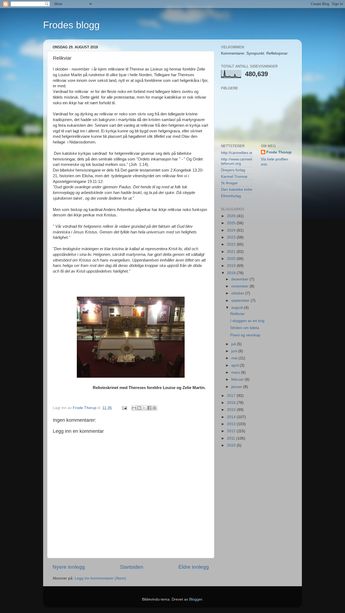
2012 (232, 431)
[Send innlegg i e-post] (124, 408)
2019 (232, 266)
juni (234, 351)
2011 (231, 438)
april (235, 365)
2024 (232, 230)
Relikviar (237, 314)
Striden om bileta (244, 328)
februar (238, 379)
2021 (232, 252)
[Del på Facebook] (149, 408)
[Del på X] (144, 408)
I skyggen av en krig (247, 321)
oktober (238, 293)
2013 (232, 424)
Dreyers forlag (233, 170)
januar (237, 387)
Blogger (195, 599)
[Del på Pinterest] (154, 408)
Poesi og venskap (245, 335)
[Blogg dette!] (139, 408)
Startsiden (131, 567)
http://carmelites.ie (236, 153)
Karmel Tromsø (234, 177)
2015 (232, 410)
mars (236, 372)
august (237, 308)
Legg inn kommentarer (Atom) (100, 578)
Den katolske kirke (236, 189)
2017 (232, 396)
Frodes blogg (71, 25)
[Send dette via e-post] (134, 408)
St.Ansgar (229, 183)
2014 (232, 417)
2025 (232, 223)
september (241, 301)
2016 (232, 403)
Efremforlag (231, 196)
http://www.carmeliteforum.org (236, 161)
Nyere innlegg (69, 567)
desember (240, 279)
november (240, 286)
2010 (232, 445)
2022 (232, 244)
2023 (232, 237)
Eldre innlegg (193, 567)
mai (235, 358)
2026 (232, 216)
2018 (232, 273)
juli (234, 344)
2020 (232, 259)
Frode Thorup (279, 152)
